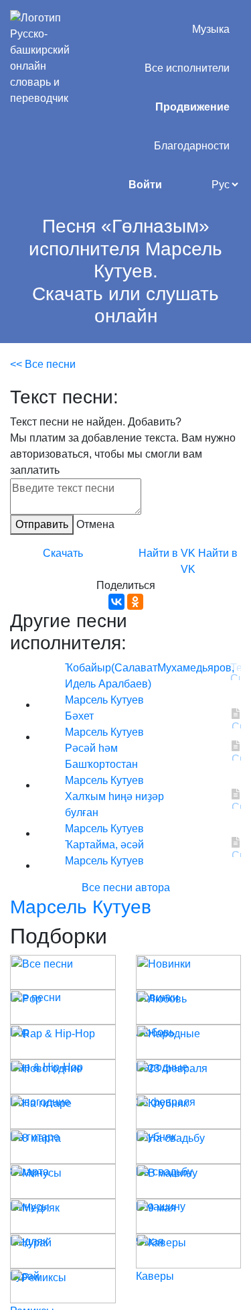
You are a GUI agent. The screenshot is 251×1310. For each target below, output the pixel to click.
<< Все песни (43, 364)
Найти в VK (167, 553)
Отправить (41, 524)
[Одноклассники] (135, 602)
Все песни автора (126, 887)
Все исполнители (187, 68)
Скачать (63, 553)
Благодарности (192, 145)
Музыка (211, 29)
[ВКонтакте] (116, 602)
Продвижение (192, 107)
